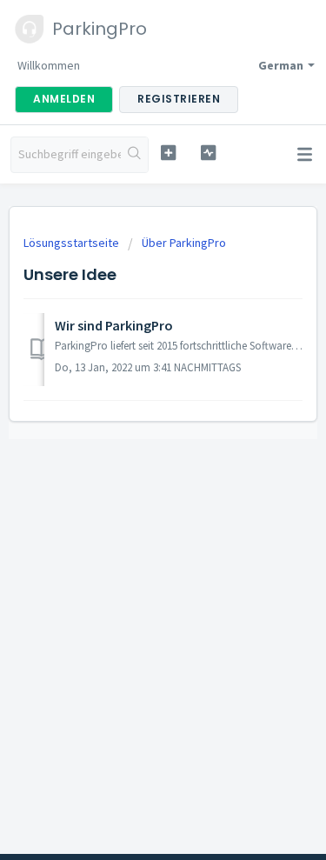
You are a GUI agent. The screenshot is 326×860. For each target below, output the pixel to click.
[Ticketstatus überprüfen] (208, 152)
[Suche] (134, 154)
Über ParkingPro (184, 242)
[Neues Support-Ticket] (168, 152)
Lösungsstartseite (72, 242)
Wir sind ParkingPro (114, 325)
